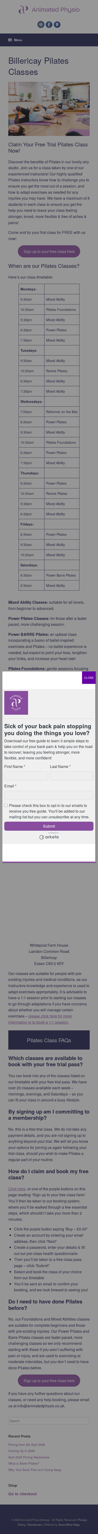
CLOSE (89, 677)
